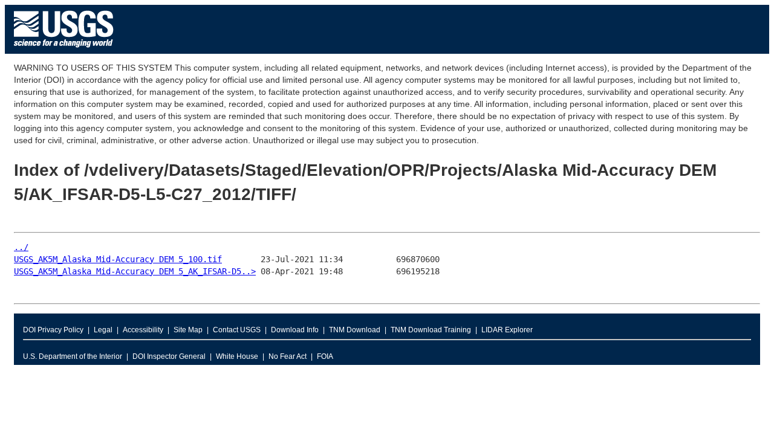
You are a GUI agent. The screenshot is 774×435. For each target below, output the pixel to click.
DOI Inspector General (169, 356)
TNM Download (354, 330)
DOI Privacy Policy (53, 330)
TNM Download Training (431, 330)
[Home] (64, 50)
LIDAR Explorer (507, 330)
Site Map (188, 330)
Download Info (295, 330)
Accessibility (143, 330)
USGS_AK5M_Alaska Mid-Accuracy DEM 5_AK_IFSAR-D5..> (135, 271)
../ (21, 247)
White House (237, 356)
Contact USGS (237, 330)
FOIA (325, 356)
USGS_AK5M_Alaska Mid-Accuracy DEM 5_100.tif (118, 259)
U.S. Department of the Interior (72, 356)
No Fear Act (287, 356)
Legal (103, 330)
